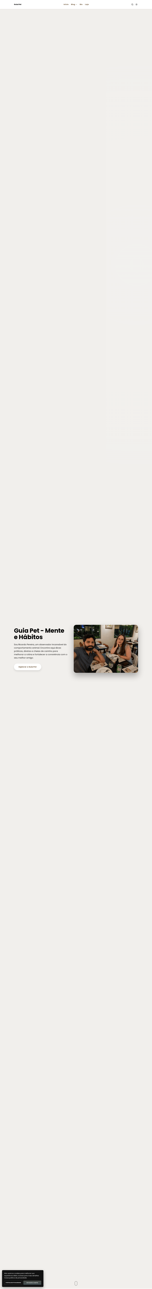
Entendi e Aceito (32, 1283)
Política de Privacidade (13, 1282)
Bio (81, 4)
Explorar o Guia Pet (28, 667)
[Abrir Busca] (132, 4)
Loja (87, 4)
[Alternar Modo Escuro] (136, 4)
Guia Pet (17, 4)
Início (66, 4)
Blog (73, 4)
